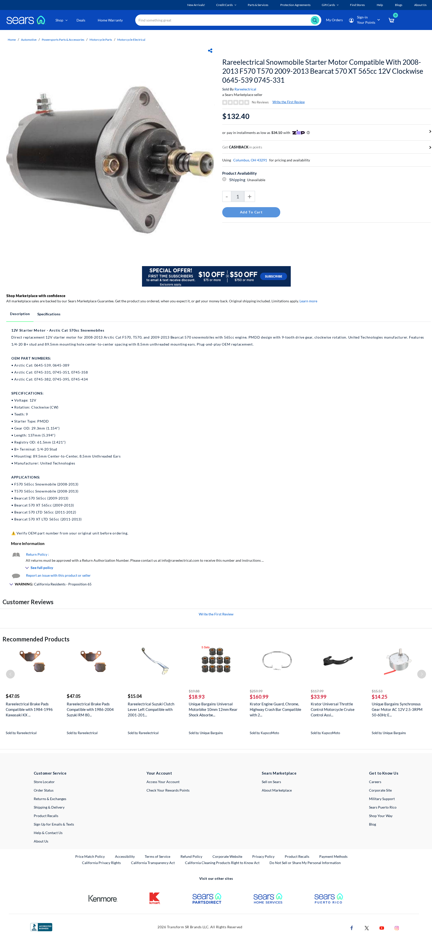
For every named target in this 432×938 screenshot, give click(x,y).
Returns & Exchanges (50, 799)
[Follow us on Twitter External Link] (367, 928)
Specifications (48, 314)
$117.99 (317, 691)
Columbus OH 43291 (250, 160)
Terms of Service (157, 856)
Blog (372, 824)
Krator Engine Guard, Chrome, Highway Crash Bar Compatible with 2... (275, 709)
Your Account (159, 773)
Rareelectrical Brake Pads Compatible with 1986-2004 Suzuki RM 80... (90, 709)
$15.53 (377, 691)
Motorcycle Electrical (131, 39)
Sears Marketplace (279, 773)
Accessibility (125, 856)
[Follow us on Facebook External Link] (352, 928)
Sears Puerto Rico (382, 807)
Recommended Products (36, 639)
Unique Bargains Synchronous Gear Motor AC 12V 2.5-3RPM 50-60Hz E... (397, 709)
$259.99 (256, 691)
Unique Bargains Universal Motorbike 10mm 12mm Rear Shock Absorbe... (213, 709)
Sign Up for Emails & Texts (54, 824)
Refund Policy (191, 856)
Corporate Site (380, 790)
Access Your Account (163, 782)
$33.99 (318, 697)
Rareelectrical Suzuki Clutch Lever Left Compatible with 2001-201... (151, 709)
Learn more (308, 301)
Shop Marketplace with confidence (36, 296)
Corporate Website (227, 856)
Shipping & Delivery (49, 807)
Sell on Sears (271, 782)
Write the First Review (288, 102)
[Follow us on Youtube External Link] (382, 928)
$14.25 (380, 697)
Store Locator (44, 782)
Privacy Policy (263, 856)
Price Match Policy (90, 856)
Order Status (44, 790)
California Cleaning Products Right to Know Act (222, 863)
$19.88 (194, 691)
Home (12, 39)
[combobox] (228, 20)
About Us (41, 841)
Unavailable (257, 180)
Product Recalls (46, 816)
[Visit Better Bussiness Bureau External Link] (41, 927)
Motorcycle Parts (101, 39)
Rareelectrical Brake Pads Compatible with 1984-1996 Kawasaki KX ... (29, 709)
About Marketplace (277, 790)
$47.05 (13, 696)
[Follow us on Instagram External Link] (397, 928)
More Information (27, 543)
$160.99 (259, 697)
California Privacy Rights (101, 863)
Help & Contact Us (48, 833)
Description (20, 314)
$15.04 (135, 696)
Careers (375, 782)
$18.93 (196, 697)
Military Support (382, 799)
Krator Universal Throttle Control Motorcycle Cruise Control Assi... (332, 709)
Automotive (28, 39)
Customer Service (50, 773)
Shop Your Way (380, 816)
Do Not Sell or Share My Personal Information (305, 863)
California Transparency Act (153, 863)
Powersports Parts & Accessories (63, 39)
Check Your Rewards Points (168, 790)
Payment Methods (333, 856)
